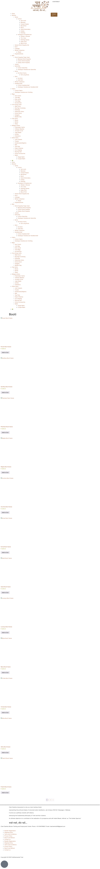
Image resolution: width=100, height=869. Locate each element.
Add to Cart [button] (5, 352)
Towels (17, 141)
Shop (13, 13)
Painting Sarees (25, 40)
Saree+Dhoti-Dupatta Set (22, 45)
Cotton (20, 19)
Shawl (19, 52)
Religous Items (16, 125)
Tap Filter (17, 146)
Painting (23, 33)
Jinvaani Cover (19, 130)
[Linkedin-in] (23, 852)
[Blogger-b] (18, 852)
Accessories (18, 102)
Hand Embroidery (25, 29)
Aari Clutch (18, 95)
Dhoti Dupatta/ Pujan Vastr (22, 57)
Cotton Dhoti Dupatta (24, 60)
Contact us (7, 839)
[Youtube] (14, 852)
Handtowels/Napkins (20, 143)
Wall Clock (18, 106)
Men (13, 55)
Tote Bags (17, 101)
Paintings (17, 109)
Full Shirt (20, 78)
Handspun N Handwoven (25, 34)
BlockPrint (23, 26)
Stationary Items (19, 111)
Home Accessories (20, 153)
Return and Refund (9, 837)
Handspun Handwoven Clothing (23, 92)
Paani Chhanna (19, 148)
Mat (16, 144)
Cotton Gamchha (22, 67)
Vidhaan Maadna (19, 129)
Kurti (16, 47)
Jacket (17, 64)
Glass (16, 123)
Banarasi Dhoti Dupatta (24, 59)
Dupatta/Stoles (19, 53)
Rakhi (16, 155)
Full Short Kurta (22, 73)
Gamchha (17, 66)
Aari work (23, 20)
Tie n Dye (23, 38)
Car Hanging (18, 150)
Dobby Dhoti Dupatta (24, 62)
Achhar (17, 134)
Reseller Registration (10, 830)
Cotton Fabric (19, 90)
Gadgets (17, 115)
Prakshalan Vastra (20, 127)
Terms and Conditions (10, 834)
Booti (22, 27)
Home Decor (18, 113)
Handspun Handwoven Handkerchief (28, 87)
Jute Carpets (18, 139)
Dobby (22, 31)
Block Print (24, 43)
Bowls (16, 120)
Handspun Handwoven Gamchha (27, 69)
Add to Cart (5, 552)
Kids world (18, 99)
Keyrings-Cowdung (20, 108)
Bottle (16, 122)
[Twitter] (10, 852)
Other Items (15, 137)
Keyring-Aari (18, 151)
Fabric (13, 88)
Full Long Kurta (25, 74)
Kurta (16, 71)
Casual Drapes (25, 24)
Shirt (16, 76)
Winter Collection (19, 50)
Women (14, 15)
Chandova (17, 136)
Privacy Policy (8, 836)
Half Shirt (20, 80)
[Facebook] (2, 852)
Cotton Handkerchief (23, 85)
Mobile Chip (18, 116)
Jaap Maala (18, 132)
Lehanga (17, 48)
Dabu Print (24, 41)
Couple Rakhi (21, 158)
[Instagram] (6, 852)
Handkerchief (18, 83)
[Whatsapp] (27, 852)
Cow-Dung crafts (17, 104)
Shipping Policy (8, 832)
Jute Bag (17, 97)
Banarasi (23, 22)
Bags (13, 94)
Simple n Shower (25, 36)
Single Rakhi (21, 157)
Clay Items (15, 118)
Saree (16, 17)
